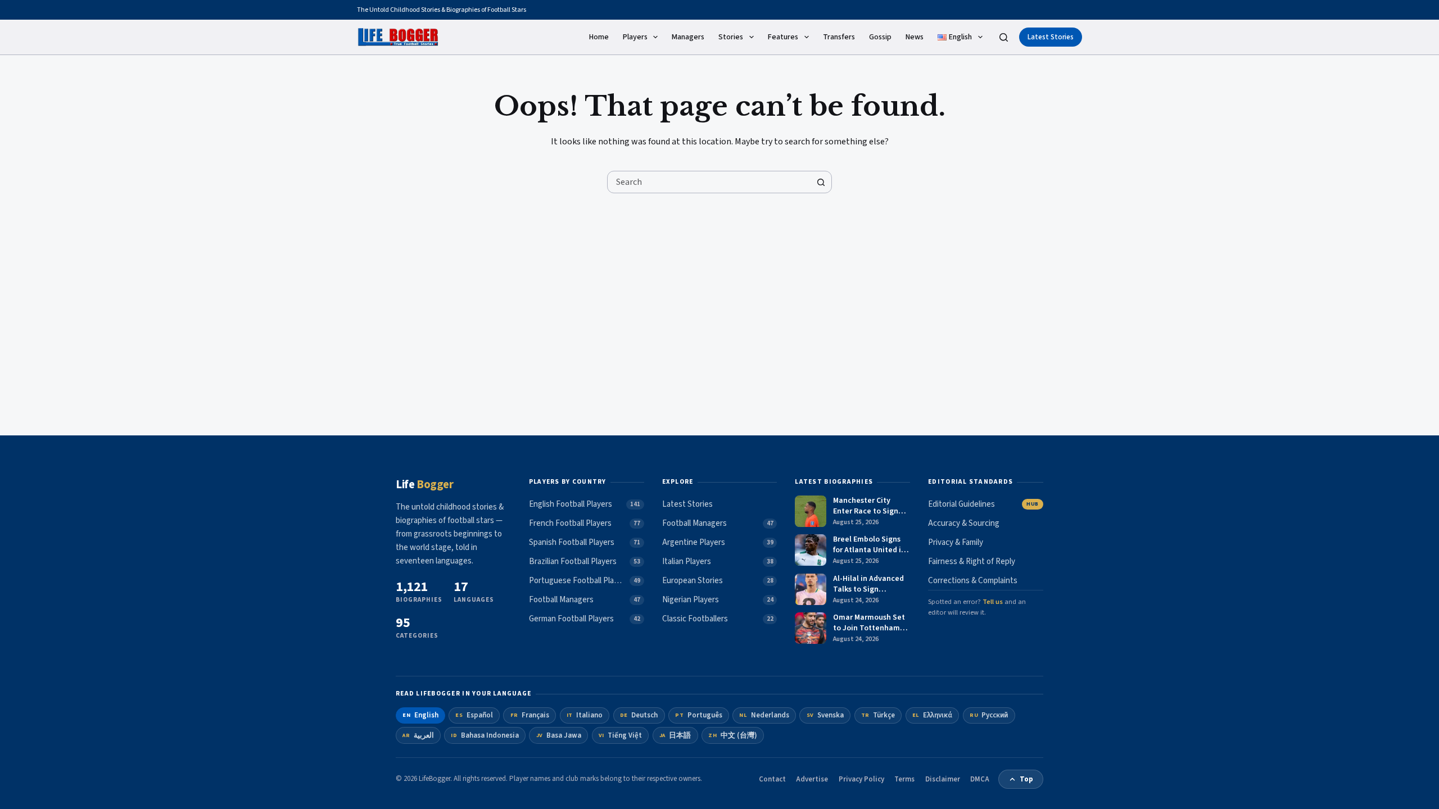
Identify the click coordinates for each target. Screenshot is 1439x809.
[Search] (1003, 37)
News (915, 37)
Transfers (839, 37)
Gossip (880, 37)
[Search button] (820, 182)
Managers (688, 37)
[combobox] (709, 182)
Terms (904, 779)
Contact (772, 779)
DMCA (979, 779)
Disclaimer (942, 779)
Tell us (993, 602)
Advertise (812, 779)
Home (599, 37)
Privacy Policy (861, 779)
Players (635, 37)
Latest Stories (1051, 37)
